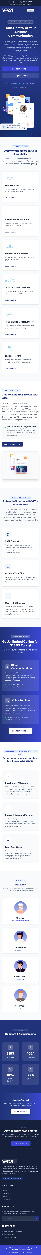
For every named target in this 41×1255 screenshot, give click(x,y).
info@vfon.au (9, 1234)
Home (4, 1190)
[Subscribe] (36, 1218)
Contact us (6, 1200)
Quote (30, 10)
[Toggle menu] (37, 10)
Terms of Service (27, 1252)
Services (5, 1193)
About (4, 1197)
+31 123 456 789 (10, 1238)
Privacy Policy (13, 1252)
